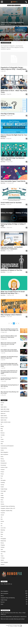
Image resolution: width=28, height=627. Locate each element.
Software (2, 547)
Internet (2, 514)
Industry (2, 504)
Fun (1, 478)
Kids (2, 519)
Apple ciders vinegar (5, 409)
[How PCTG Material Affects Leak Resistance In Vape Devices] (23, 338)
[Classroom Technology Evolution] (14, 16)
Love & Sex (3, 527)
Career (2, 439)
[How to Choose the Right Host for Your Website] (14, 126)
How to (2, 501)
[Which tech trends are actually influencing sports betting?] (23, 344)
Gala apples (3, 480)
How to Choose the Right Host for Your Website (14, 136)
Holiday (2, 497)
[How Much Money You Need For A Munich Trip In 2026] (23, 380)
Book (2, 430)
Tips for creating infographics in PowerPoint (7, 31)
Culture (2, 450)
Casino (2, 441)
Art (1, 424)
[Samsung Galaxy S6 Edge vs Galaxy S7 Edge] (14, 215)
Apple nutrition (4, 415)
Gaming (2, 484)
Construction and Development (7, 445)
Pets (2, 536)
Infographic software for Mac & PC (8, 508)
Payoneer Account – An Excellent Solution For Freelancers (12, 248)
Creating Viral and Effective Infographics (21, 39)
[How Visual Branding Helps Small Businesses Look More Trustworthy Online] (23, 365)
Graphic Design (4, 489)
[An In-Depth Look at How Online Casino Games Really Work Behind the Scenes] (23, 351)
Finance (2, 471)
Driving (2, 458)
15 (26, 94)
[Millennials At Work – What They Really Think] (14, 82)
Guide (2, 493)
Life (1, 525)
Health (2, 495)
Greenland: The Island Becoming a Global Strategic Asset (9, 357)
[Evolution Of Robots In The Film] (14, 262)
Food (2, 476)
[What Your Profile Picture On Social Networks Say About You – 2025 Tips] (14, 283)
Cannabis (3, 435)
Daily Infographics (4, 452)
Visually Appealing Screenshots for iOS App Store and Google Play (20, 31)
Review (2, 542)
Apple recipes (3, 419)
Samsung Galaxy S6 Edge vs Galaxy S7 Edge (13, 225)
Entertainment (4, 463)
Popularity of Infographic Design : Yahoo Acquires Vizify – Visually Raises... (14, 68)
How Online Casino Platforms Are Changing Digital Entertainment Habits (9, 372)
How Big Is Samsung (7, 114)
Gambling (3, 482)
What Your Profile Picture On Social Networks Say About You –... (13, 292)
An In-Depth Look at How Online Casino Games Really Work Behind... (10, 350)
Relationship (3, 540)
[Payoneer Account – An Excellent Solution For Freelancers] (14, 238)
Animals (9, 5)
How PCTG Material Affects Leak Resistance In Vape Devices (9, 336)
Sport (2, 549)
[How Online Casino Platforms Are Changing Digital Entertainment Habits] (23, 372)
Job (1, 517)
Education (3, 460)
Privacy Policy (8, 625)
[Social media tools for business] (14, 194)
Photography (3, 538)
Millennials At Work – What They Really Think (14, 91)
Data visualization (19, 42)
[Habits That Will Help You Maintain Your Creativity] (14, 149)
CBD (2, 443)
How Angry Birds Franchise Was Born (7, 39)
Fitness (2, 473)
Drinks (2, 456)
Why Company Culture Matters (11, 315)
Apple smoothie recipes (5, 422)
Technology (3, 551)
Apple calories (17, 5)
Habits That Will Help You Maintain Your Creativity (13, 159)
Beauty (2, 426)
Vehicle (2, 560)
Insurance (3, 512)
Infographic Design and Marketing (8, 506)
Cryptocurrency (4, 448)
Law (1, 523)
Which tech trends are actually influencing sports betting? (8, 343)
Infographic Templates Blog (6, 510)
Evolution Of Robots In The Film (11, 270)
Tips (2, 553)
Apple (13, 5)
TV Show (3, 558)
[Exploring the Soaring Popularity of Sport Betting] (23, 387)
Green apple (3, 491)
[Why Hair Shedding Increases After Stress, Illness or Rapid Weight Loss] (23, 330)
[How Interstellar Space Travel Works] (14, 173)
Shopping (3, 545)
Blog (2, 428)
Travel (2, 555)
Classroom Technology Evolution (12, 22)
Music (2, 532)
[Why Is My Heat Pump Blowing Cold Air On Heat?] (23, 394)
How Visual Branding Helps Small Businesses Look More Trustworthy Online (9, 365)
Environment (3, 465)
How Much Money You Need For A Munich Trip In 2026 (9, 378)
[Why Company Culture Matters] (14, 306)
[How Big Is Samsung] (14, 105)
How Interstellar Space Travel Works (13, 181)
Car (1, 437)
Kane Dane (3, 24)
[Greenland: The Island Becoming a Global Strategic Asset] (23, 358)
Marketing (3, 530)
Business (3, 432)
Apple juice (3, 413)
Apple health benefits (5, 411)
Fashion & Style (4, 467)
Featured (2, 469)
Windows (2, 564)
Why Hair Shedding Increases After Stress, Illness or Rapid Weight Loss (9, 329)
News (2, 534)
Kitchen (2, 521)
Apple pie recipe (4, 417)
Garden (2, 486)
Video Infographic (4, 562)
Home (13, 42)
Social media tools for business (11, 203)
